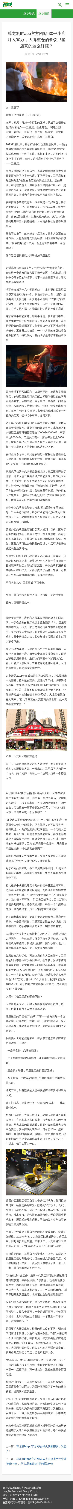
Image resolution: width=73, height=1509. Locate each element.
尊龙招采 (44, 13)
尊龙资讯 (29, 13)
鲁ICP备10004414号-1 (40, 1502)
